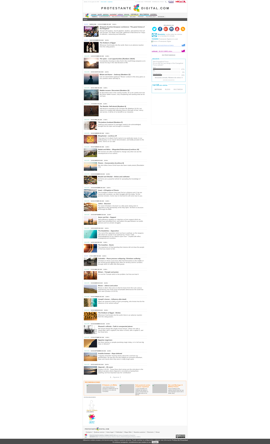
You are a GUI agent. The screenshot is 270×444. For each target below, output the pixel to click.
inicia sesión (104, 1)
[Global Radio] (171, 1)
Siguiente (117, 377)
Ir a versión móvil (139, 1)
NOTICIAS (158, 89)
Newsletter (161, 34)
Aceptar (155, 442)
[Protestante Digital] (135, 8)
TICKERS (155, 39)
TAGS (85, 19)
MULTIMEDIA (178, 89)
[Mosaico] (180, 1)
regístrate (110, 1)
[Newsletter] (154, 35)
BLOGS (167, 89)
